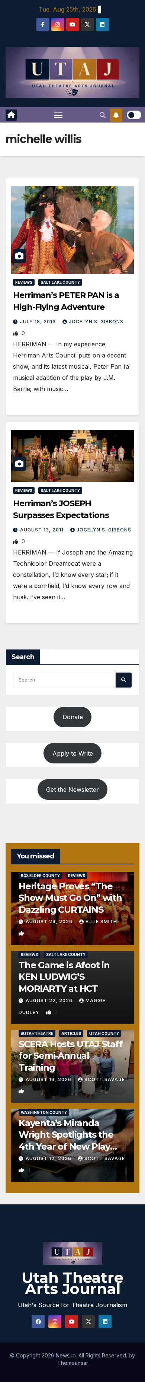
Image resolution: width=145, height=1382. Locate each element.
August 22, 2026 (50, 1000)
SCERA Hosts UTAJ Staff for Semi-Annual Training (71, 1056)
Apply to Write (72, 753)
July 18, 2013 (38, 321)
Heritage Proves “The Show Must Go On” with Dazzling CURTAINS (70, 898)
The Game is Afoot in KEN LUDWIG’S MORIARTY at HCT (64, 977)
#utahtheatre (37, 1033)
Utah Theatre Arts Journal (72, 1283)
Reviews (23, 282)
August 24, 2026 (50, 921)
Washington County (44, 1112)
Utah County (104, 1033)
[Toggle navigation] (58, 115)
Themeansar (72, 1363)
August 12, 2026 (49, 1158)
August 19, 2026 (49, 1079)
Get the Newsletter (72, 789)
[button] (103, 115)
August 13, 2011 (42, 530)
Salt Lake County (60, 282)
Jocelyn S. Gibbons (96, 321)
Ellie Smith (101, 921)
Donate (72, 717)
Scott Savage (104, 1079)
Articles (71, 1033)
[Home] (11, 115)
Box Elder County (40, 875)
